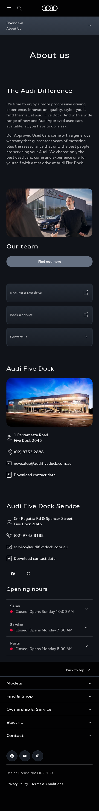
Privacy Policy (17, 784)
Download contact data (34, 475)
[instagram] (28, 573)
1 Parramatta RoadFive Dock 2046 (31, 438)
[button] (49, 683)
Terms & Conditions (47, 784)
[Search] (19, 8)
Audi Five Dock (30, 368)
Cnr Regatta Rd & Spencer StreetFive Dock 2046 (43, 521)
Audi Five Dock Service (43, 506)
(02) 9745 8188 (29, 535)
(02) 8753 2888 (29, 452)
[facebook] (12, 573)
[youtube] (24, 755)
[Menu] (50, 8)
